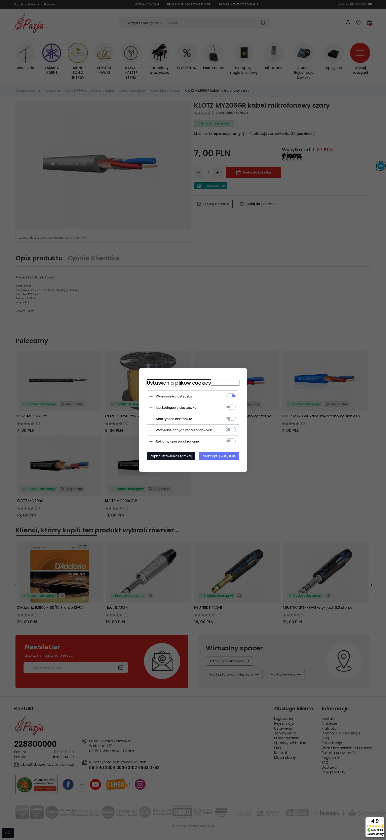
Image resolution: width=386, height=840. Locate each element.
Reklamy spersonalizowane (177, 441)
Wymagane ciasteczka (174, 396)
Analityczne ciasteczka (174, 419)
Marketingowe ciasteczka (176, 407)
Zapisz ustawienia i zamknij (171, 456)
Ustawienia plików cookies (179, 383)
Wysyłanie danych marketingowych (184, 430)
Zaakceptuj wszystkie (219, 456)
